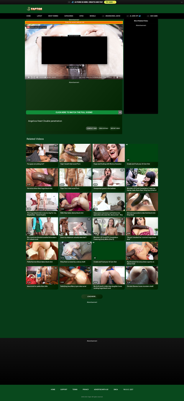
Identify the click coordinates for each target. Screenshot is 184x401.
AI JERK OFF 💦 (134, 16)
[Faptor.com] (35, 9)
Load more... (92, 296)
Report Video (115, 128)
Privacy (86, 389)
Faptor (89, 397)
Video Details (103, 128)
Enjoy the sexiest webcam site (74, 22)
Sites (81, 16)
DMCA (116, 389)
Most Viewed (53, 16)
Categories (68, 16)
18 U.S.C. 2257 (128, 389)
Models (93, 16)
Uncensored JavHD (111, 16)
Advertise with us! (101, 389)
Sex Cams (152, 16)
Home (28, 16)
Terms (75, 389)
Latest (39, 16)
